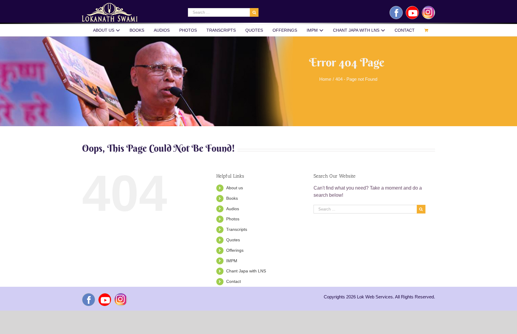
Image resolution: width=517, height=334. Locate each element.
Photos (232, 218)
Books (232, 198)
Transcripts (236, 229)
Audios (232, 208)
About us (234, 187)
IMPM (231, 260)
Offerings (235, 250)
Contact (233, 281)
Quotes (233, 239)
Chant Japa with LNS (246, 271)
